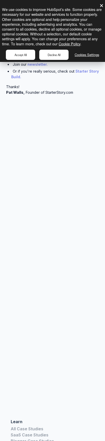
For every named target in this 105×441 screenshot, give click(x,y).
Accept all (21, 55)
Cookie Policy (69, 43)
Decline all (54, 55)
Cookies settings (87, 54)
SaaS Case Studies (29, 434)
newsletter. (38, 64)
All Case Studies (27, 428)
